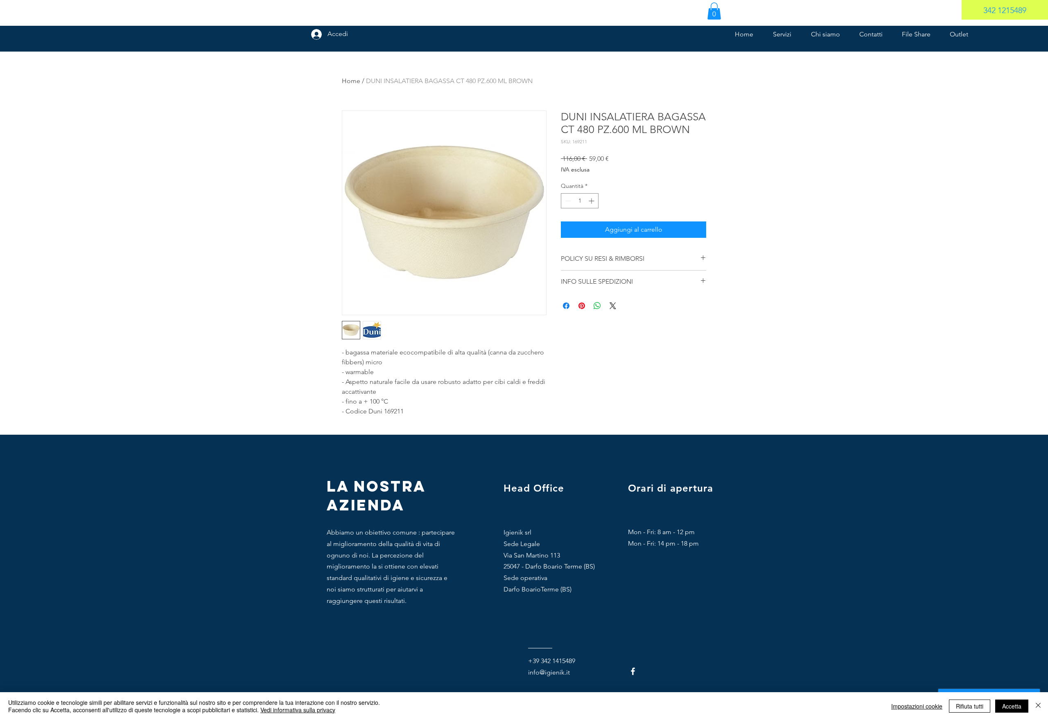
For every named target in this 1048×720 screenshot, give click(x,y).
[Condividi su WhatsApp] (597, 306)
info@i (537, 672)
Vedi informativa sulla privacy (297, 710)
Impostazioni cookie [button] (916, 706)
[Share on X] (613, 306)
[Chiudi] (1038, 706)
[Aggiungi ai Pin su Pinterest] (582, 306)
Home (351, 81)
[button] (714, 11)
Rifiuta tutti (969, 706)
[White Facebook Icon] (633, 671)
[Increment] (592, 201)
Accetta (1011, 706)
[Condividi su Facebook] (566, 306)
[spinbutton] (579, 201)
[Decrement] (567, 201)
